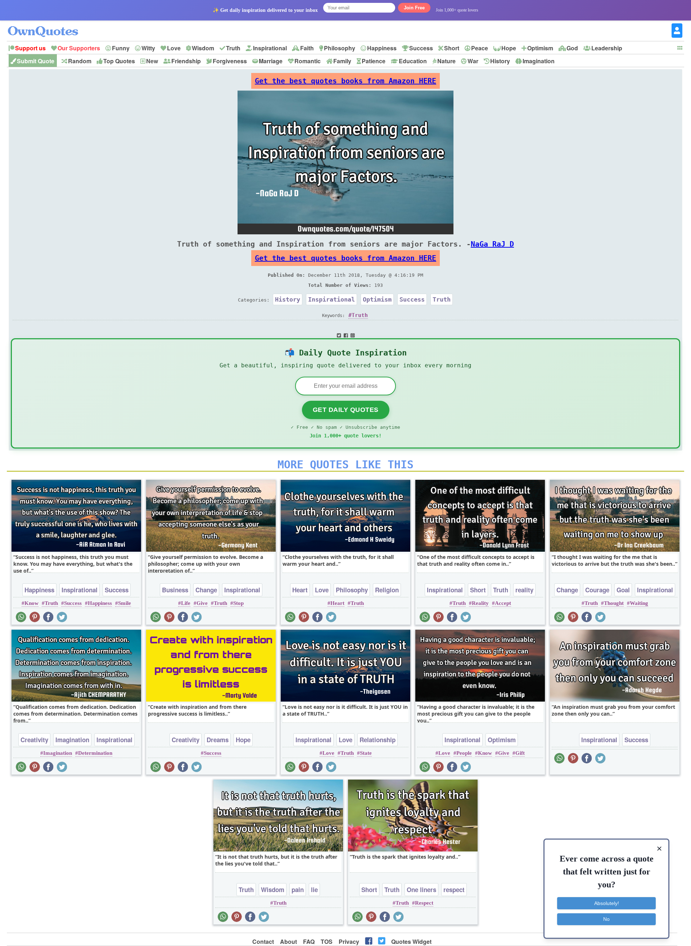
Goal (623, 589)
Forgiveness (230, 61)
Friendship (186, 61)
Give (202, 603)
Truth (233, 48)
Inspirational (270, 48)
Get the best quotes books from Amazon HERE (345, 81)
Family (342, 61)
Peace (479, 48)
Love (174, 48)
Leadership (606, 48)
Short (451, 48)
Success (421, 48)
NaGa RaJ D (492, 244)
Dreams (218, 739)
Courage (597, 589)
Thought (614, 603)
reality (524, 589)
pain (298, 889)
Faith (307, 48)
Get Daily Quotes (346, 409)
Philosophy (339, 48)
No (606, 919)
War (473, 61)
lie (314, 889)
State (366, 753)
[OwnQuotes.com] (47, 25)
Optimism (540, 48)
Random (79, 61)
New (152, 61)
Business (175, 589)
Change (206, 589)
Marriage (271, 61)
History (500, 61)
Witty (148, 48)
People (464, 753)
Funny (121, 48)
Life (185, 603)
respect (454, 889)
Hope (508, 48)
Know (31, 603)
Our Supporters (79, 48)
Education (413, 61)
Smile (124, 603)
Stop (238, 603)
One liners (421, 889)
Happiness (382, 48)
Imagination (539, 61)
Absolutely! (606, 903)
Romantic (307, 61)
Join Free (414, 7)
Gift (520, 753)
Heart (300, 589)
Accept (503, 603)
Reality (480, 603)
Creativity (34, 739)
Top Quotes (119, 61)
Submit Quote (35, 61)
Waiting (639, 603)
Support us (30, 48)
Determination (95, 753)
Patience (373, 61)
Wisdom (203, 48)
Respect (424, 903)
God (572, 48)
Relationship (378, 739)
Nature (446, 61)
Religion (387, 589)
